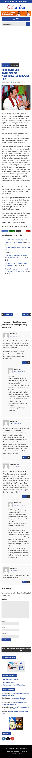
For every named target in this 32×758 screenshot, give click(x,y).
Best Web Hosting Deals (9, 682)
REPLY (28, 231)
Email (3, 627)
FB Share (4, 231)
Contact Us (24, 751)
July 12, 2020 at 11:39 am (15, 423)
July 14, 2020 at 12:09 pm (15, 467)
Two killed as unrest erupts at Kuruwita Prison (15, 712)
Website (4, 633)
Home (3, 648)
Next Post (25, 314)
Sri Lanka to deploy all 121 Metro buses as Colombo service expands (15, 694)
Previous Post (8, 314)
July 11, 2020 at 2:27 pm (15, 336)
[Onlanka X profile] (8, 738)
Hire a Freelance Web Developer (10, 679)
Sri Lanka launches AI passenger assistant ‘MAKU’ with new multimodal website (14, 699)
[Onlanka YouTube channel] (12, 738)
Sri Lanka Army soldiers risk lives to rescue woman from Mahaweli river (15, 708)
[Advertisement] (16, 45)
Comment (5, 599)
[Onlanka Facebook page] (4, 738)
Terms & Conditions (16, 753)
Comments (15, 65)
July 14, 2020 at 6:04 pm (19, 505)
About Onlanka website (13, 751)
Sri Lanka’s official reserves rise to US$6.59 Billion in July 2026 (14, 703)
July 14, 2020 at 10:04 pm (15, 570)
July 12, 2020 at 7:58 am (19, 371)
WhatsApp (11, 231)
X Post (18, 231)
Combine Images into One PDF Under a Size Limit (14, 685)
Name (4, 621)
